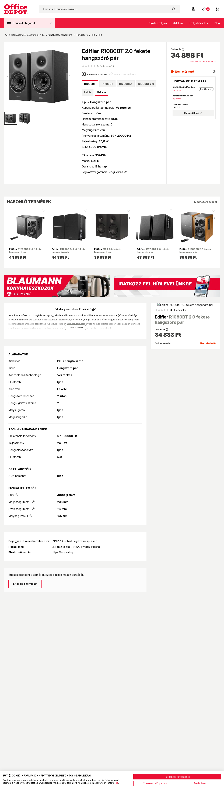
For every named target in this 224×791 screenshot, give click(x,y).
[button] (69, 76)
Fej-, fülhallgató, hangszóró (57, 35)
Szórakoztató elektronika (24, 35)
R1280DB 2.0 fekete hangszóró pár (25, 250)
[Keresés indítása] (173, 9)
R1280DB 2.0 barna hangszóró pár (195, 250)
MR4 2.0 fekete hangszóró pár (107, 250)
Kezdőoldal (6, 35)
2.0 (93, 35)
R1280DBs (125, 83)
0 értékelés (178, 310)
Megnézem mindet (205, 201)
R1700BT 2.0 (146, 83)
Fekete (101, 92)
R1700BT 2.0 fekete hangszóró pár (153, 250)
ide (116, 783)
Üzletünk (178, 23)
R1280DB (107, 83)
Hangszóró (82, 35)
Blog (217, 23)
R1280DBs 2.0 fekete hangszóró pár (69, 250)
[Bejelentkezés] (193, 9)
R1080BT (90, 83)
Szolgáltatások (197, 23)
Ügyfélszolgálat (158, 23)
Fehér (87, 92)
